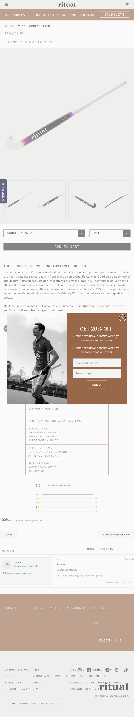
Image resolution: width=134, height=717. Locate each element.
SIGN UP (97, 384)
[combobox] (96, 373)
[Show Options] (118, 373)
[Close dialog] (123, 318)
